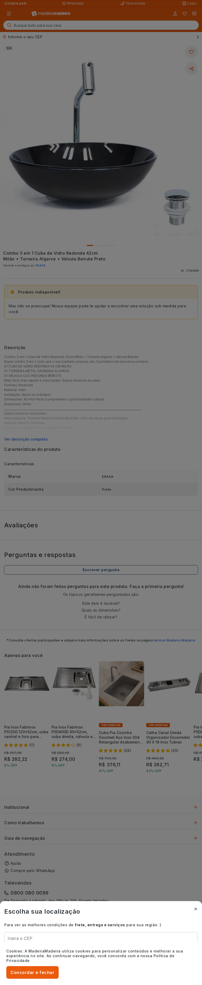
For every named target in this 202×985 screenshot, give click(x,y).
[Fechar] (195, 909)
